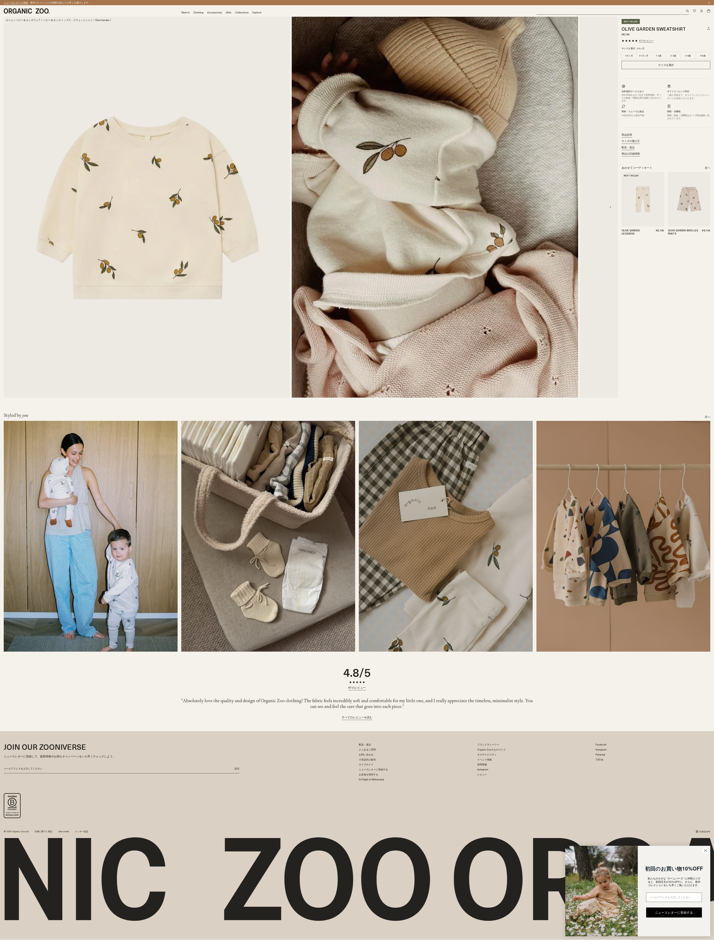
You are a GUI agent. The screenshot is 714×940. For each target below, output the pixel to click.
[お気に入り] (694, 10)
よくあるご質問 (367, 749)
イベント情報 (484, 759)
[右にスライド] (610, 207)
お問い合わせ (366, 754)
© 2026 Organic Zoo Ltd (16, 831)
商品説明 (627, 135)
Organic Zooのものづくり (491, 749)
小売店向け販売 (367, 759)
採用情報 (482, 764)
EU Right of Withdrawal (371, 779)
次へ (707, 167)
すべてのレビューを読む (357, 717)
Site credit (63, 831)
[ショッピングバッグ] (708, 10)
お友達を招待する (368, 774)
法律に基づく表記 (43, 831)
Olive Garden (102, 20)
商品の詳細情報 (631, 154)
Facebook (601, 744)
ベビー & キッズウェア (28, 20)
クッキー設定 (81, 831)
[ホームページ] (92, 11)
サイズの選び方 (631, 141)
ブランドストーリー (488, 744)
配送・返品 (628, 147)
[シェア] (708, 28)
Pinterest (600, 754)
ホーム (9, 20)
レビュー (482, 774)
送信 (236, 768)
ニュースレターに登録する (373, 769)
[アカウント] (701, 10)
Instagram (482, 769)
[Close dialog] (705, 850)
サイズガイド (366, 764)
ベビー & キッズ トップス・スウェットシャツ (68, 20)
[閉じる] (709, 2)
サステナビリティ (487, 754)
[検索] (612, 11)
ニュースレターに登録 (16, 2)
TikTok (599, 759)
